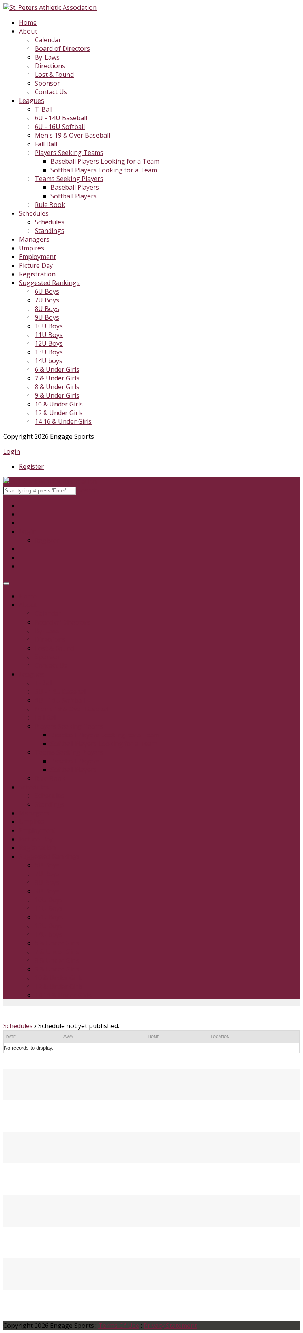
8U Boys (47, 308)
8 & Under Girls (57, 386)
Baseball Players (74, 187)
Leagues (31, 100)
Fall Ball (46, 144)
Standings (49, 230)
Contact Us (51, 92)
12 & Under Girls (59, 412)
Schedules (34, 213)
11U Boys (49, 334)
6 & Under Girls (57, 369)
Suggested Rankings (49, 282)
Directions (50, 66)
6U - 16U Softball (60, 126)
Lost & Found (54, 74)
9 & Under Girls (57, 395)
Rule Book (50, 204)
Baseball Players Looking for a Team (104, 161)
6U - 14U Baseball (61, 118)
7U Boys (47, 300)
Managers (34, 239)
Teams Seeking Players (69, 178)
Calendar (48, 39)
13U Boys (49, 352)
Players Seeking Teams (69, 152)
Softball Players (73, 196)
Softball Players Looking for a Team (103, 170)
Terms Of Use (118, 1325)
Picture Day (36, 265)
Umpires (31, 248)
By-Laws (47, 57)
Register (31, 466)
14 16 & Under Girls (63, 421)
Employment (37, 256)
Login (11, 451)
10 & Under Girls (59, 404)
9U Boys (47, 317)
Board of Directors (62, 48)
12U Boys (49, 343)
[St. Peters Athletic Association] (50, 7)
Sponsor (47, 83)
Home (28, 22)
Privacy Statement (170, 1325)
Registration (37, 274)
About (28, 31)
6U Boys (47, 291)
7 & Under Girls (57, 378)
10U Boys (49, 326)
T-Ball (43, 109)
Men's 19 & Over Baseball (72, 135)
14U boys (48, 360)
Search (88, 490)
